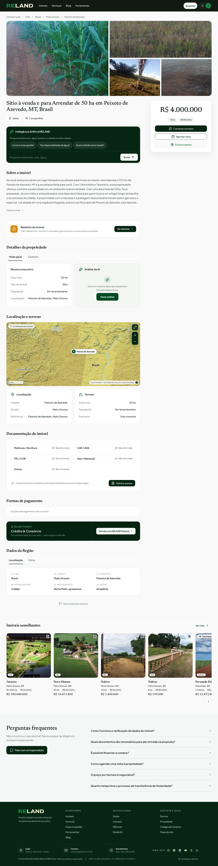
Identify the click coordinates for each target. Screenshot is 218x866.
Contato (117, 821)
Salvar (16, 118)
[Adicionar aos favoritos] (47, 637)
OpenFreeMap (96, 382)
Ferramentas (82, 5)
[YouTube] (185, 850)
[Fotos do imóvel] (57, 58)
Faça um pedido (74, 826)
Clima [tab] (31, 560)
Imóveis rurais (13, 17)
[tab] (15, 257)
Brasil (38, 17)
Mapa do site (166, 832)
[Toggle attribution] (137, 382)
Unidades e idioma (189, 859)
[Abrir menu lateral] (205, 6)
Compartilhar (36, 118)
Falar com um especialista (29, 750)
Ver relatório (123, 229)
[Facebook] (174, 850)
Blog (68, 5)
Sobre (116, 816)
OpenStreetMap (128, 382)
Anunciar (190, 5)
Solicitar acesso (124, 483)
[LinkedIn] (179, 850)
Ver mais (200, 625)
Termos (164, 816)
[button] (73, 229)
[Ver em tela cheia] (135, 327)
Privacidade (166, 821)
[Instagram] (168, 850)
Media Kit (118, 832)
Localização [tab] (16, 560)
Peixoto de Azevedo (74, 17)
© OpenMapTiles (108, 382)
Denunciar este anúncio (75, 603)
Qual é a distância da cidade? (90, 145)
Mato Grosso (52, 17)
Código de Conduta (170, 826)
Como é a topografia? (23, 145)
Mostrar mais (13, 210)
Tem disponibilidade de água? (55, 145)
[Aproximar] (135, 335)
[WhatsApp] (197, 850)
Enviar (127, 157)
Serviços (56, 5)
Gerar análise (107, 296)
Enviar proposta (183, 144)
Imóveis (43, 5)
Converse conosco (183, 128)
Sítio (28, 17)
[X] (191, 850)
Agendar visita (183, 136)
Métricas (117, 826)
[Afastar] (135, 341)
